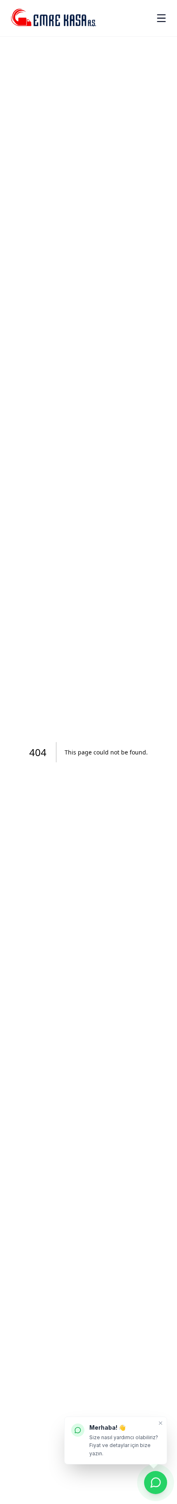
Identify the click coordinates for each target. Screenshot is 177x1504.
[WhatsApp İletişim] (155, 1482)
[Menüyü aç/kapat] (161, 18)
